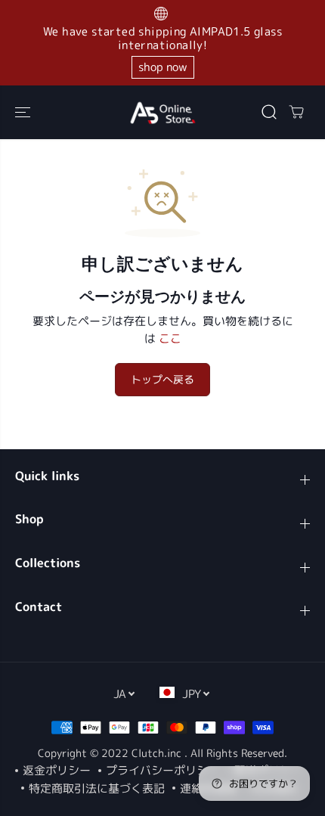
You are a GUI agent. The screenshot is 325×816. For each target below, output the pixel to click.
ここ (170, 338)
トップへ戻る (162, 379)
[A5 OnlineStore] (162, 112)
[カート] (296, 112)
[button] (24, 112)
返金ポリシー (57, 770)
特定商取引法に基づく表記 (97, 788)
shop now (162, 67)
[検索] (269, 112)
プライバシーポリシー (162, 770)
